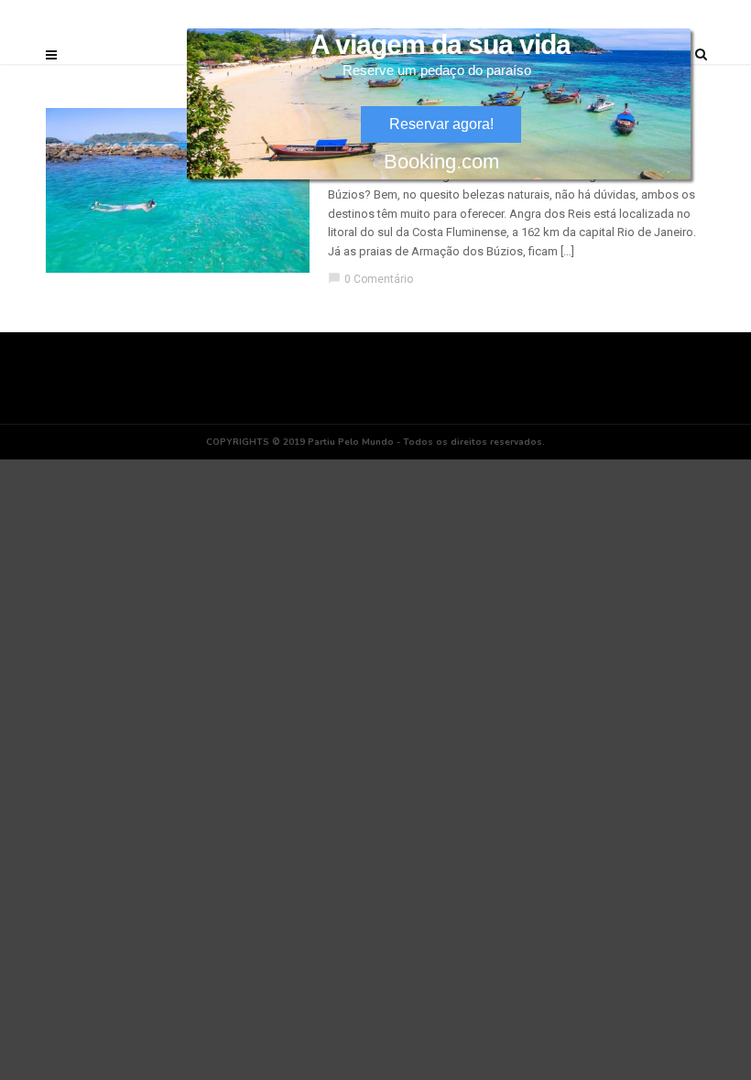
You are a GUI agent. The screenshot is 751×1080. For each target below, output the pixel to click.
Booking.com (441, 161)
